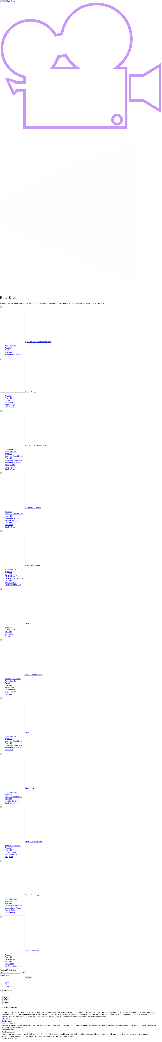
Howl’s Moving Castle (33, 675)
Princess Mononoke (32, 895)
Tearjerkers (9, 857)
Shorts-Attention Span (13, 585)
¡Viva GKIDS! (10, 449)
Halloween (9, 467)
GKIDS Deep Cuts (12, 576)
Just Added (9, 523)
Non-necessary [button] (8, 1030)
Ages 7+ (8, 683)
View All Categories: (8, 970)
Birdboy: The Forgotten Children (37, 445)
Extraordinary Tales (32, 565)
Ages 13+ (8, 348)
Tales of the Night (32, 951)
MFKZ (27, 732)
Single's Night (10, 405)
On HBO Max (10, 690)
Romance (8, 636)
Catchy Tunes (10, 629)
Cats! (7, 350)
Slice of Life (9, 407)
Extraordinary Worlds (13, 354)
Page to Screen (10, 583)
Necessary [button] (6, 1019)
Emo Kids (8, 352)
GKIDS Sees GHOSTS (14, 578)
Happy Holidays (11, 854)
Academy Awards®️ (13, 679)
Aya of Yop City (31, 392)
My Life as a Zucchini (33, 842)
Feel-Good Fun (10, 852)
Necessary (8, 1021)
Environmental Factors (13, 460)
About (7, 984)
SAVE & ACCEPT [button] (9, 1038)
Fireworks (28, 623)
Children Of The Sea (33, 508)
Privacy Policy (10, 986)
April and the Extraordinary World (38, 342)
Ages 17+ (8, 739)
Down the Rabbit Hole (13, 456)
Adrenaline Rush (11, 346)
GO (24, 972)
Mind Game (29, 788)
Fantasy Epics (10, 465)
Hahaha (8, 400)
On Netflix (9, 525)
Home (7, 982)
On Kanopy (9, 402)
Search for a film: (6, 975)
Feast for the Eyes (11, 520)
